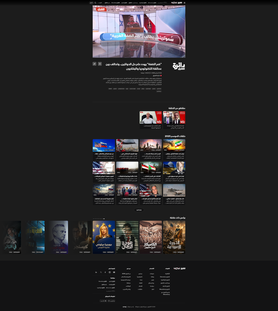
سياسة (176, 150)
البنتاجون (114, 88)
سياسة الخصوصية (126, 280)
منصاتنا (129, 283)
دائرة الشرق (159, 88)
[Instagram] (109, 272)
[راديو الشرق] (107, 2)
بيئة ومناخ (151, 283)
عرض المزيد (139, 210)
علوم (152, 280)
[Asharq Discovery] (110, 287)
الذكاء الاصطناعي (121, 88)
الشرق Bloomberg (164, 289)
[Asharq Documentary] (101, 287)
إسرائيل (143, 88)
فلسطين (153, 88)
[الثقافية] (162, 3)
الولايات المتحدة (132, 88)
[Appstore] (103, 301)
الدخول (91, 2)
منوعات (152, 274)
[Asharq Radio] (104, 284)
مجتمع (140, 274)
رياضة (152, 277)
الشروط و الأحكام (126, 277)
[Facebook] (104, 272)
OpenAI (110, 88)
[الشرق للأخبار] (124, 2)
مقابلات (140, 289)
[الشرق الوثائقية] (142, 2)
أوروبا (127, 88)
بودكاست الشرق (165, 283)
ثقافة (140, 283)
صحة (141, 280)
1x (172, 55)
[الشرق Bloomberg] (116, 2)
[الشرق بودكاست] (133, 2)
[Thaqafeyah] (110, 291)
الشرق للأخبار (181, 150)
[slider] (139, 53)
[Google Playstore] (111, 301)
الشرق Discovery (39, 252)
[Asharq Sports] (112, 284)
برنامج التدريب (127, 289)
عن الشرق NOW (126, 274)
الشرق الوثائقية (181, 252)
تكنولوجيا (139, 277)
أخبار (153, 289)
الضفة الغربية (148, 88)
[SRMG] (124, 307)
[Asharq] (112, 281)
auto (177, 55)
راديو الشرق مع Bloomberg (165, 293)
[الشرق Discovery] (152, 2)
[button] (139, 32)
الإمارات (138, 88)
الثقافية (167, 274)
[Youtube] (113, 272)
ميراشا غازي (159, 91)
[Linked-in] (95, 272)
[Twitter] (100, 272)
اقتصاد (140, 286)
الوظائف (128, 286)
